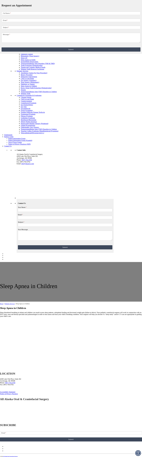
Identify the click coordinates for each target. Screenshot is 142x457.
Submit (71, 49)
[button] (138, 453)
